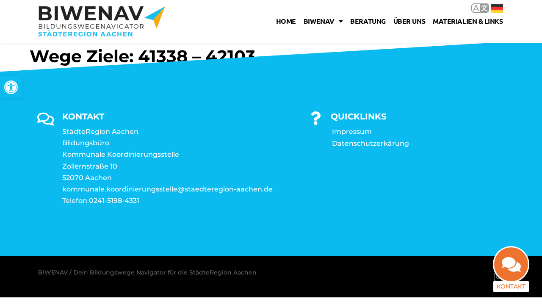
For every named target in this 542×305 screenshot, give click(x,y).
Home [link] (286, 21)
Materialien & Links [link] (468, 21)
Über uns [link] (409, 21)
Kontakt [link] (511, 286)
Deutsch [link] (490, 8)
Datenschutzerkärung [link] (370, 143)
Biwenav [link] (319, 21)
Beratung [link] (367, 21)
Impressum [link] (352, 132)
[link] (11, 87)
